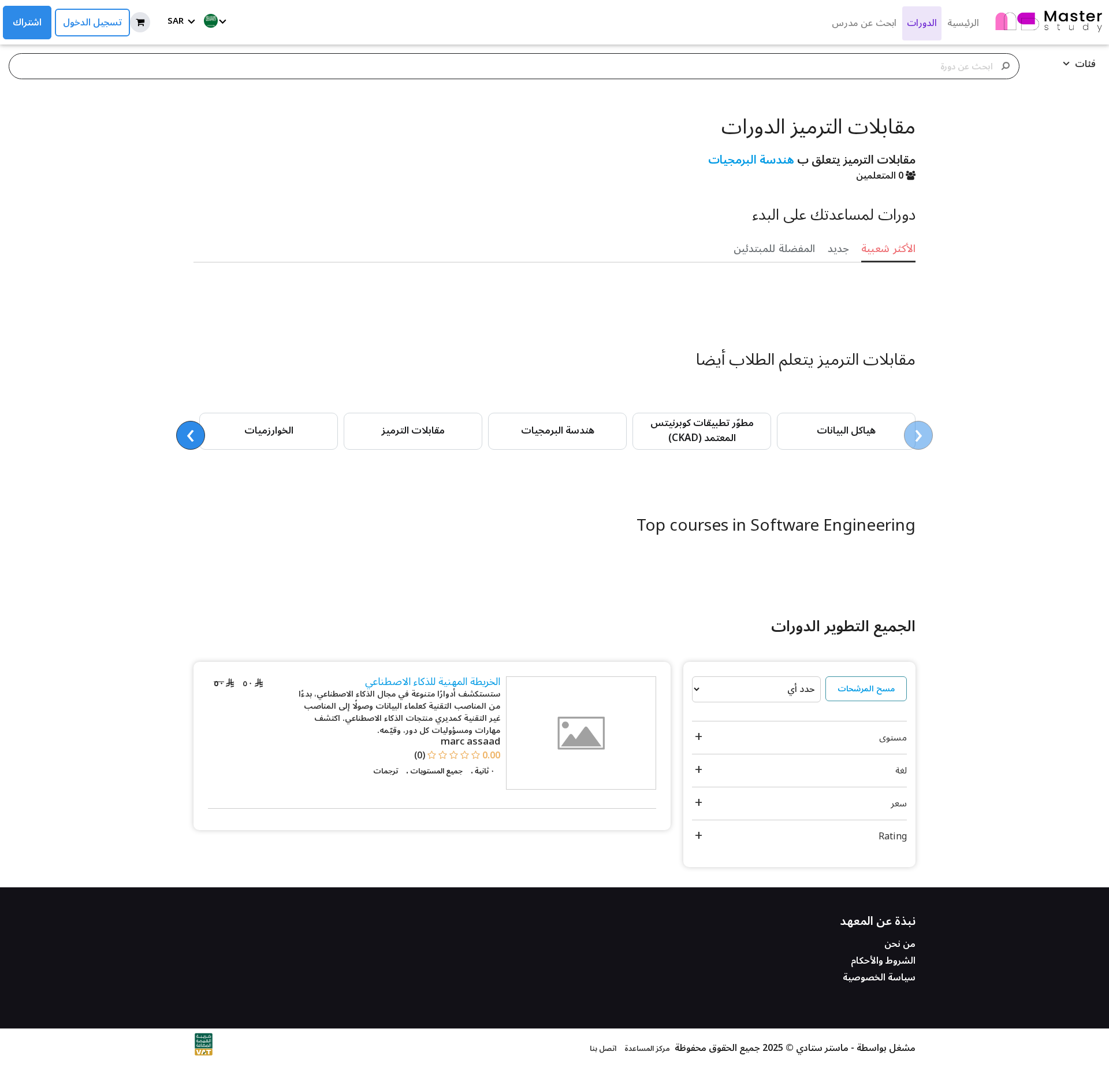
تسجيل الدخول (92, 22)
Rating (893, 836)
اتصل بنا (603, 1049)
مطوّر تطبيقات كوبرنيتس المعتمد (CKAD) (702, 431)
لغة (901, 770)
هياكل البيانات (846, 430)
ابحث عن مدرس (864, 23)
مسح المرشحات (866, 688)
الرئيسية (963, 23)
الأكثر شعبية (888, 249)
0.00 (491, 755)
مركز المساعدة (646, 1049)
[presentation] (918, 435)
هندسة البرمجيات (751, 160)
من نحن (900, 944)
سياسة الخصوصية (879, 977)
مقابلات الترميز (413, 430)
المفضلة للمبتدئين (774, 249)
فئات (1084, 64)
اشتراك (27, 22)
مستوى (893, 737)
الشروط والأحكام (883, 961)
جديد (838, 249)
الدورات (922, 23)
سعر (899, 803)
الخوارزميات (268, 430)
